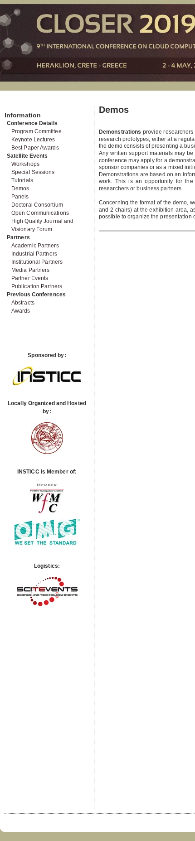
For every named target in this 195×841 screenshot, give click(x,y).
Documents (14, 103)
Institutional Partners (37, 262)
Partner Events (29, 278)
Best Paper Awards (35, 148)
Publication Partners (36, 286)
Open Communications (40, 213)
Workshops (25, 164)
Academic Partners (35, 245)
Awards (20, 311)
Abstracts (22, 303)
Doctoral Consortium (37, 205)
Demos (20, 188)
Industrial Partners (34, 254)
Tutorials (22, 180)
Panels (20, 196)
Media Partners (30, 270)
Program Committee (36, 131)
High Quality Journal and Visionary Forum (42, 225)
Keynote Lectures (33, 139)
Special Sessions (33, 172)
